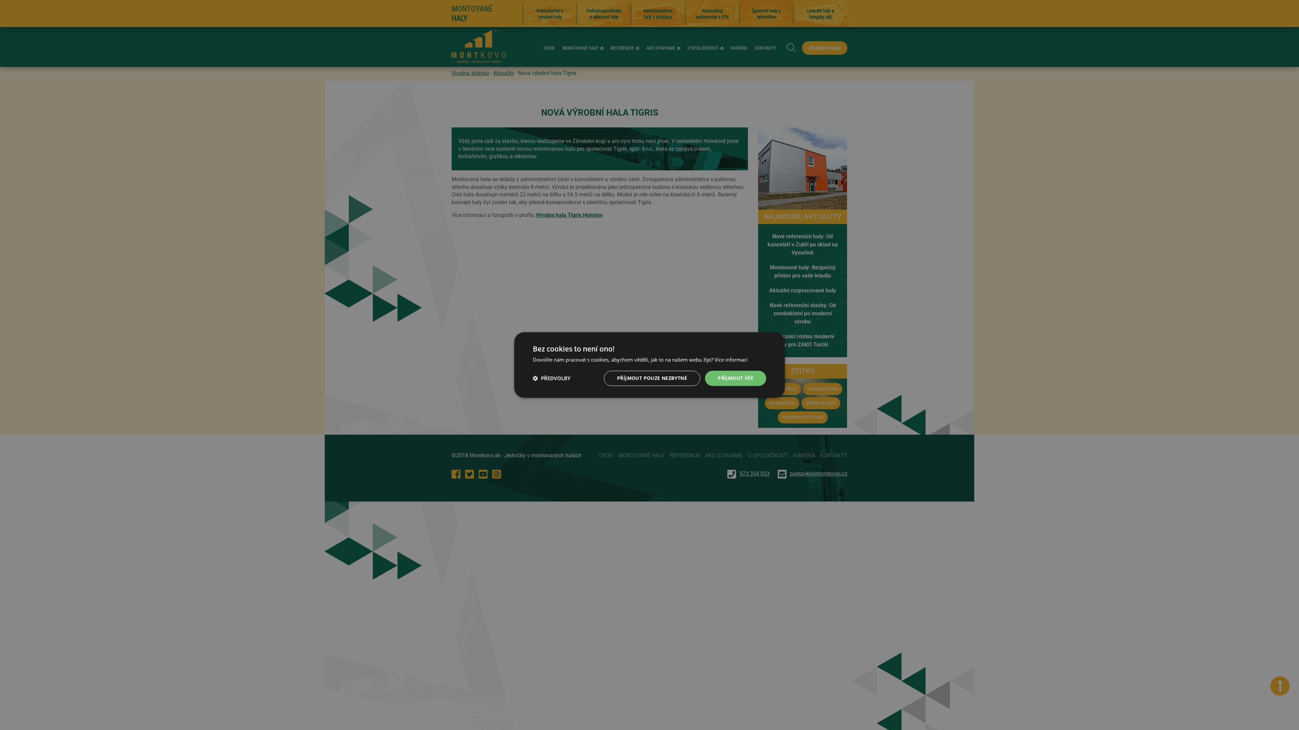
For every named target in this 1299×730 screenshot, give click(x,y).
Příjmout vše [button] (735, 378)
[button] (551, 378)
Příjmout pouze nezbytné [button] (652, 378)
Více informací (731, 359)
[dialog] (649, 365)
